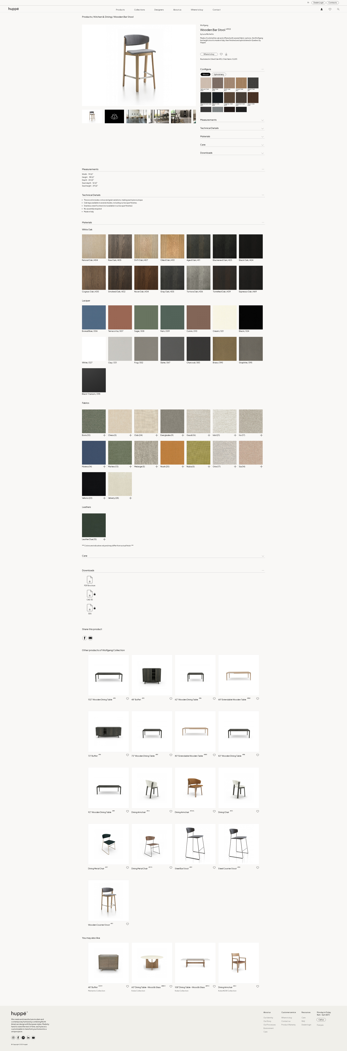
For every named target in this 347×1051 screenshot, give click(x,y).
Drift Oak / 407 (141, 260)
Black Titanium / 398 (91, 394)
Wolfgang (204, 25)
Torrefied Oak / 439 (222, 291)
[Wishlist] (330, 9)
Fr (308, 3)
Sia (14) (242, 466)
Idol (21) (216, 435)
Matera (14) (87, 466)
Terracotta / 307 (115, 331)
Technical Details (209, 128)
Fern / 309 (165, 331)
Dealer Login (319, 3)
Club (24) (138, 435)
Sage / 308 (139, 331)
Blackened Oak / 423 (222, 260)
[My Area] (322, 9)
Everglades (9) (167, 435)
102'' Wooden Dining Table (102, 699)
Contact (217, 9)
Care (202, 145)
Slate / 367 (165, 362)
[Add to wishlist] (220, 54)
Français (320, 1025)
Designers (159, 9)
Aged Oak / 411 (193, 260)
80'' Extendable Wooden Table (191, 756)
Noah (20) (164, 466)
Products (120, 9)
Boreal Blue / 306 (90, 331)
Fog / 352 (138, 362)
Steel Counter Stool (229, 868)
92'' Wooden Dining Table (101, 812)
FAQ (303, 1021)
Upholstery (219, 74)
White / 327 (87, 362)
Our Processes (270, 1025)
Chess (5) (112, 435)
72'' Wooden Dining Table (144, 756)
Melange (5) (139, 466)
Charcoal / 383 (193, 362)
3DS (89, 614)
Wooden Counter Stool (100, 925)
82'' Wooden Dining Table (231, 756)
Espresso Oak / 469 (248, 291)
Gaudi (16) (191, 435)
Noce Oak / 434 (141, 291)
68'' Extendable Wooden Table (234, 699)
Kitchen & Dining (103, 16)
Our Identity (268, 1018)
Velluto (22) (87, 498)
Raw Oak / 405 (114, 260)
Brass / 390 (218, 362)
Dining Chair (225, 812)
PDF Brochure (89, 586)
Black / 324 (244, 331)
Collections (139, 9)
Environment (269, 1028)
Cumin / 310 (192, 331)
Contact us (285, 1021)
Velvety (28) (113, 498)
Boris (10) (86, 435)
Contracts (332, 3)
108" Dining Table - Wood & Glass (192, 987)
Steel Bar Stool (183, 868)
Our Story (267, 1021)
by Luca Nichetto (207, 34)
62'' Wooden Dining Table (188, 699)
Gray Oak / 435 (167, 291)
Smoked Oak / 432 (116, 291)
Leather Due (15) (89, 539)
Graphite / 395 (245, 362)
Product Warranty (288, 1025)
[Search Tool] (338, 9)
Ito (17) (242, 435)
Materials (205, 136)
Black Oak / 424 (246, 260)
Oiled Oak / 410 (167, 260)
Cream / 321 (218, 331)
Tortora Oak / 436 (195, 291)
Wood (205, 74)
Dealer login (306, 1025)
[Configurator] (114, 116)
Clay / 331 (112, 362)
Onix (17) (217, 466)
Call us (321, 1020)
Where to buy (197, 9)
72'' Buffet (94, 756)
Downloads (206, 153)
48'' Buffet (137, 699)
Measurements (208, 120)
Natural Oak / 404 (90, 260)
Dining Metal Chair (98, 868)
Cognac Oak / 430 (90, 291)
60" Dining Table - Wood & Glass (148, 987)
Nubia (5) (191, 466)
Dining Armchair (140, 812)
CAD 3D (90, 600)
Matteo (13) (113, 466)
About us (177, 9)
